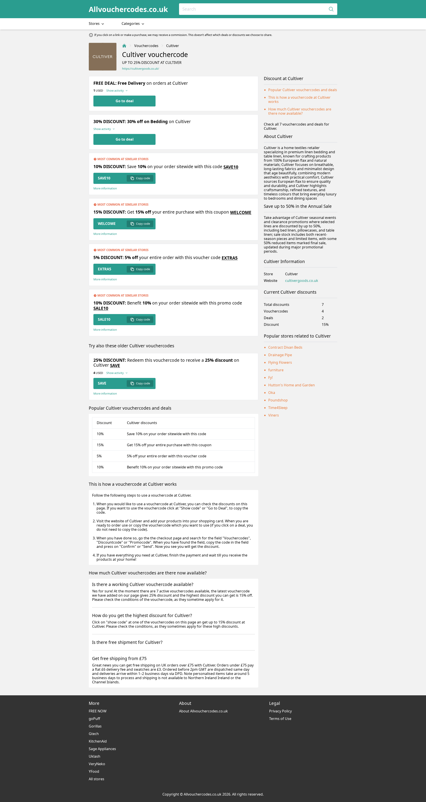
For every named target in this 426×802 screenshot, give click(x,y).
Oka (271, 392)
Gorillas (95, 726)
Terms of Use (280, 718)
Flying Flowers (280, 362)
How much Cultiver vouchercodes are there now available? (299, 111)
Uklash (94, 756)
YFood (94, 771)
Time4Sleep (278, 407)
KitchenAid (98, 741)
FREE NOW (97, 711)
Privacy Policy (280, 711)
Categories (131, 23)
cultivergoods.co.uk (301, 281)
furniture (276, 370)
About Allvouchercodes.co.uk (203, 711)
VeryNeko (97, 763)
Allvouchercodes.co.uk (128, 9)
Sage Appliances (102, 748)
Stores (95, 23)
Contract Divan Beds (285, 347)
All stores (96, 778)
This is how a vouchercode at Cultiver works (299, 99)
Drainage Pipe (280, 354)
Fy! (270, 377)
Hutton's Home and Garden (291, 385)
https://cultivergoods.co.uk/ (140, 68)
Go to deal (125, 100)
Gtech (94, 733)
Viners (273, 415)
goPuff (94, 718)
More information (105, 188)
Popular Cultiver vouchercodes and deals (302, 89)
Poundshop (278, 400)
